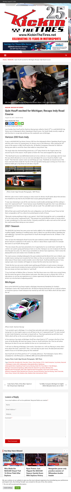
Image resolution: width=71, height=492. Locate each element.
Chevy (30, 362)
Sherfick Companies (10, 371)
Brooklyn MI (18, 362)
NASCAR (7, 107)
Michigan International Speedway (14, 368)
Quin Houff (46, 369)
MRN (26, 368)
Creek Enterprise (49, 362)
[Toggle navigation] (5, 55)
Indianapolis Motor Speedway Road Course (17, 366)
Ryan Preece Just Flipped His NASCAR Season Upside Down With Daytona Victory (34, 471)
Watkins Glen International (35, 373)
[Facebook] (9, 123)
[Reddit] (16, 123)
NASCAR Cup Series (17, 107)
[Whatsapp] (19, 123)
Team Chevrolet (58, 371)
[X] (6, 123)
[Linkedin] (13, 123)
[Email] (22, 123)
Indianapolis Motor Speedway (35, 364)
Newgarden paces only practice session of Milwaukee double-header (57, 471)
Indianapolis (23, 364)
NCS (51, 368)
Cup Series (57, 362)
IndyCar (51, 464)
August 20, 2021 (10, 117)
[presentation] (64, 451)
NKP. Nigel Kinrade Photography (33, 369)
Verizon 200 (16, 373)
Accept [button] (17, 487)
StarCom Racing (49, 371)
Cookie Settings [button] (8, 487)
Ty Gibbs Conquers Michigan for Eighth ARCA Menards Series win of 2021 (52, 385)
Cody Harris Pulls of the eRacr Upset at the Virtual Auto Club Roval (19, 385)
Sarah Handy (19, 117)
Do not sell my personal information (15, 484)
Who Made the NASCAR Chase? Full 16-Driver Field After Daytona (12, 471)
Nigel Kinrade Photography (13, 369)
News (56, 464)
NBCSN (48, 368)
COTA (42, 362)
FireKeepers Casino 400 (12, 364)
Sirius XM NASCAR (22, 371)
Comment (8, 418)
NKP (22, 369)
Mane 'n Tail (47, 366)
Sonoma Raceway (39, 371)
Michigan (54, 366)
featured (63, 362)
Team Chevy (8, 373)
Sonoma (30, 371)
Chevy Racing (36, 362)
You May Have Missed (13, 451)
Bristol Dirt (11, 362)
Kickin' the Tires (39, 366)
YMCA (45, 373)
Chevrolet (25, 362)
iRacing (32, 366)
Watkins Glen (23, 373)
